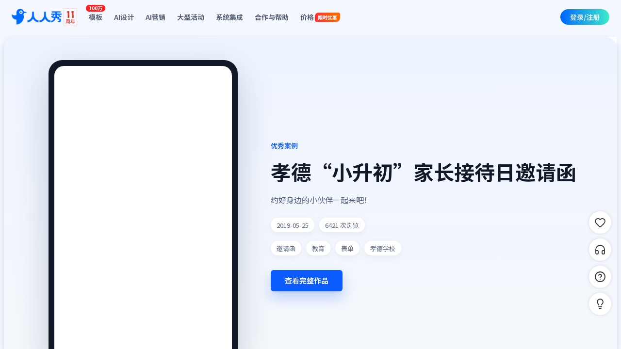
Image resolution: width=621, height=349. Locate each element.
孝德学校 (382, 248)
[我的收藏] (600, 222)
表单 (347, 248)
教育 (318, 248)
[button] (600, 304)
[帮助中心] (600, 277)
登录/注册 (585, 17)
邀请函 (286, 248)
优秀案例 (284, 145)
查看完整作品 (306, 280)
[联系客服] (600, 249)
